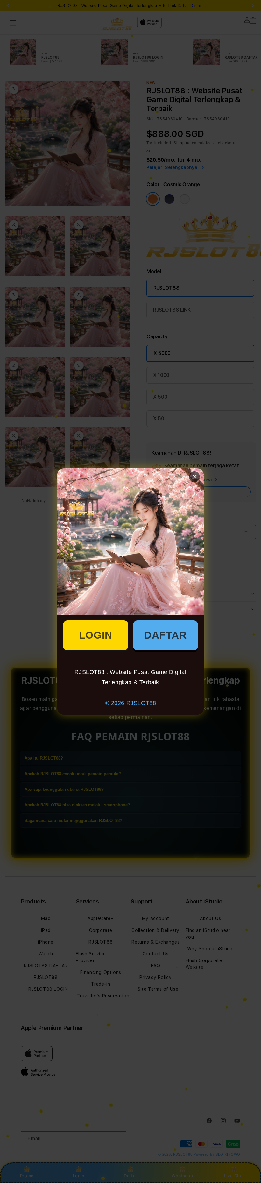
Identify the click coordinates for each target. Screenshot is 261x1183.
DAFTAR (165, 635)
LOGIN (95, 635)
